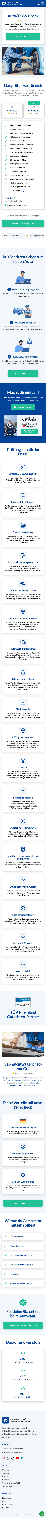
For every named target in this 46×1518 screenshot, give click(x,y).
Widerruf (5, 1508)
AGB (4, 1501)
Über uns (5, 1470)
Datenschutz (7, 1504)
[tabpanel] (23, 165)
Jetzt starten (20, 373)
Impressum (6, 1498)
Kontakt (5, 1479)
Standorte (6, 1473)
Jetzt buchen (20, 36)
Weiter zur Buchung (20, 223)
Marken (5, 1476)
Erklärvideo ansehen (24, 407)
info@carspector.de (15, 1452)
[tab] (12, 110)
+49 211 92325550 (16, 1449)
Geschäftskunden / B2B (11, 1483)
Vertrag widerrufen (9, 1486)
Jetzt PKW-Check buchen (20, 1325)
